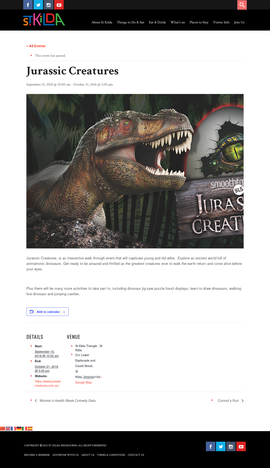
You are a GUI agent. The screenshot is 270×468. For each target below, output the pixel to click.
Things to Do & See (130, 22)
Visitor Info (221, 22)
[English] (8, 428)
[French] (13, 428)
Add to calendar (48, 312)
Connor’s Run (229, 400)
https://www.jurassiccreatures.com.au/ (48, 383)
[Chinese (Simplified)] (2, 428)
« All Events (35, 45)
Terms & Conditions (111, 455)
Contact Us (136, 455)
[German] (19, 428)
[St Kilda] (44, 19)
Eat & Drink (157, 22)
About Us (87, 455)
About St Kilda (102, 22)
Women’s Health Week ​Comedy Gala (67, 400)
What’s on (177, 22)
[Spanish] (30, 428)
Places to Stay (199, 22)
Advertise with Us (65, 455)
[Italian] (24, 428)
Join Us (239, 22)
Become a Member (37, 455)
